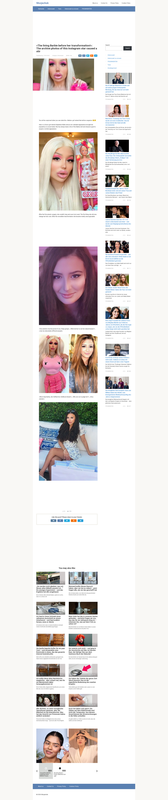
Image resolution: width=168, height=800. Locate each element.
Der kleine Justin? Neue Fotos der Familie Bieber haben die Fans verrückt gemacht (118, 290)
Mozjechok (42, 3)
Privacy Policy (115, 3)
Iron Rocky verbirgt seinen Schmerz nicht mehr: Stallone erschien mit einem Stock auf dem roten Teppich (117, 360)
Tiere (59, 9)
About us (95, 3)
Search (107, 45)
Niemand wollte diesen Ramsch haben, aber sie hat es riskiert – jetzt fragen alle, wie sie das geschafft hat (83, 588)
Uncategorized (112, 68)
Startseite (41, 9)
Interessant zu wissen (71, 9)
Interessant (51, 9)
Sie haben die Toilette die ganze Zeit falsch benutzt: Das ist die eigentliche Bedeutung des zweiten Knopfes (83, 681)
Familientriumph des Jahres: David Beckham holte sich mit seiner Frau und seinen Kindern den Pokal (118, 191)
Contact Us (104, 3)
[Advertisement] (84, 26)
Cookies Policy (126, 3)
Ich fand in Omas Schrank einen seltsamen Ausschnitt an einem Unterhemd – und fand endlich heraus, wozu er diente (48, 619)
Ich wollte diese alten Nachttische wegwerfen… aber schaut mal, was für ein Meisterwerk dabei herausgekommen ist (50, 681)
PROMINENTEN (87, 9)
